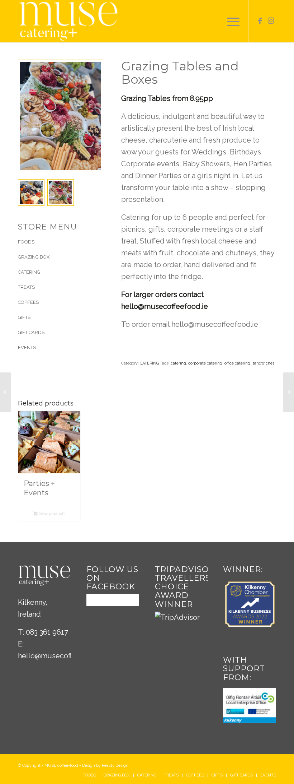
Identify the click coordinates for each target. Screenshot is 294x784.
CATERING (149, 363)
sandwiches (263, 363)
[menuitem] (89, 775)
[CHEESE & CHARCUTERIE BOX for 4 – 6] (288, 392)
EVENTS (27, 347)
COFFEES (28, 302)
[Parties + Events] (5, 392)
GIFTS (24, 317)
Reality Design (115, 765)
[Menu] (231, 21)
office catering (237, 363)
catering (178, 363)
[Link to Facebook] (260, 20)
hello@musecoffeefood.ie (61, 655)
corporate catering (205, 363)
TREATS (26, 287)
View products (51, 513)
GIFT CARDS (31, 332)
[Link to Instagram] (270, 20)
